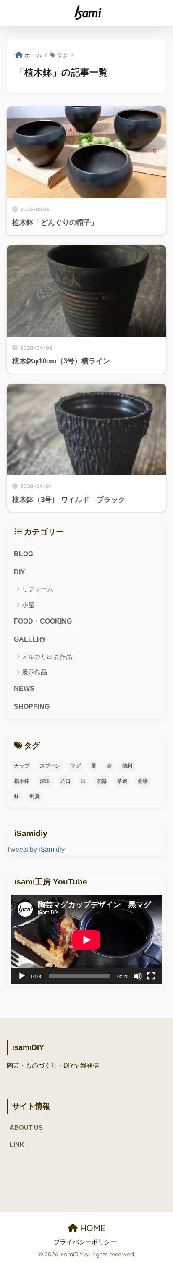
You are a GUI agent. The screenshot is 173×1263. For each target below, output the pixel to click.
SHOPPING (32, 706)
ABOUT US (26, 1127)
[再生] (22, 976)
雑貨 (35, 796)
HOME (91, 1228)
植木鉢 (21, 781)
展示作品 (34, 672)
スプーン (50, 766)
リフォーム (37, 588)
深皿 (45, 781)
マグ (76, 766)
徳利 (127, 766)
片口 (65, 781)
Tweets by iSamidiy (36, 849)
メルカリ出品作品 (47, 656)
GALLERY (30, 639)
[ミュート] (138, 976)
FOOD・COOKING (43, 621)
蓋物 (143, 781)
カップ (21, 766)
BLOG (23, 554)
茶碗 (122, 781)
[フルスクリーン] (151, 976)
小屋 (28, 604)
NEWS (24, 688)
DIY (19, 572)
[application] (86, 939)
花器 (102, 781)
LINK (17, 1145)
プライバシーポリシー (85, 1242)
